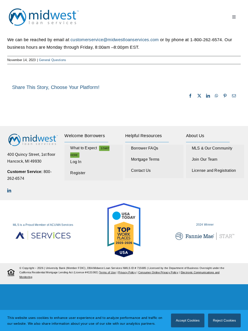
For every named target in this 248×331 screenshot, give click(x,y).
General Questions (52, 60)
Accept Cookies (188, 320)
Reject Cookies (224, 320)
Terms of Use (107, 272)
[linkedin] (9, 190)
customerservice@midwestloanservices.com (114, 39)
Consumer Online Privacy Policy (158, 272)
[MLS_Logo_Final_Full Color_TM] (43, 8)
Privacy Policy (127, 272)
